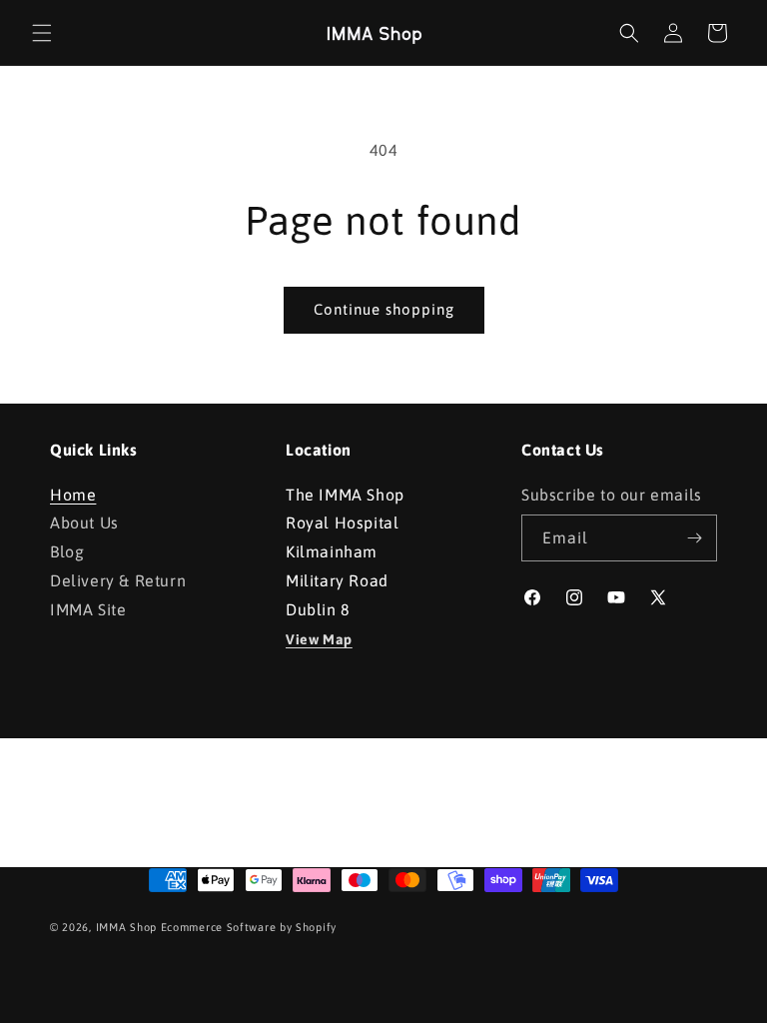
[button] (42, 33)
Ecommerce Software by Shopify (249, 927)
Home (73, 497)
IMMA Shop (126, 927)
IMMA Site (88, 609)
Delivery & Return (118, 580)
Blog (67, 551)
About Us (84, 522)
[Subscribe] (694, 537)
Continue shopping (384, 309)
